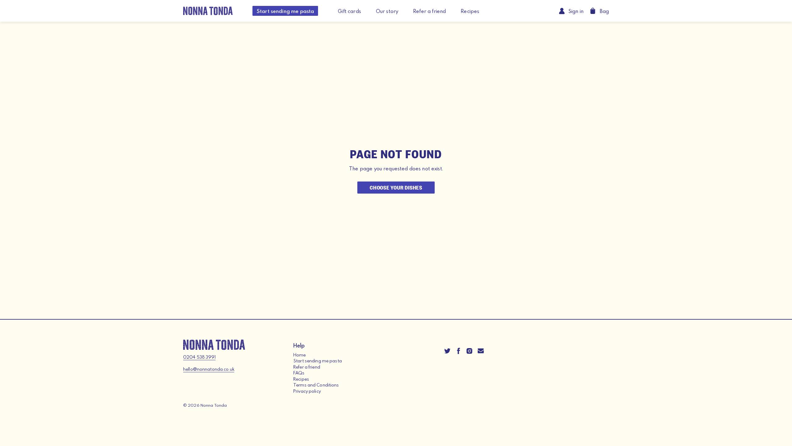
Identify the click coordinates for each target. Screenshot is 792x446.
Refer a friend (429, 11)
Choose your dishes (396, 187)
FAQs (299, 373)
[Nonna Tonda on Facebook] (458, 350)
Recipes (470, 11)
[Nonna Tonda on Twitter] (447, 350)
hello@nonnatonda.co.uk (208, 369)
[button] (599, 11)
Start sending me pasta (285, 11)
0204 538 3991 (199, 357)
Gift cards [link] (349, 11)
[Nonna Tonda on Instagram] (470, 350)
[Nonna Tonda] (208, 11)
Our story (387, 11)
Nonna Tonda (213, 405)
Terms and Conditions (316, 385)
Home (299, 355)
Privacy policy (307, 391)
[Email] (481, 350)
